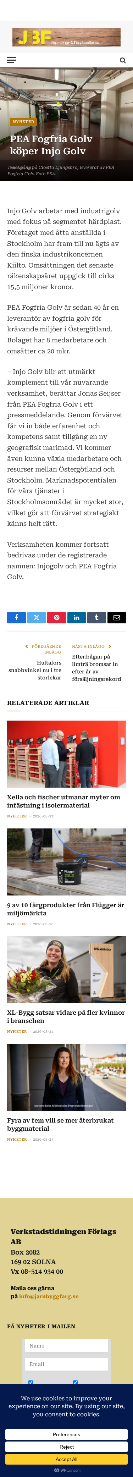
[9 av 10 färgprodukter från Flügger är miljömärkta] (66, 861)
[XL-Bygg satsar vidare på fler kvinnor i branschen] (66, 969)
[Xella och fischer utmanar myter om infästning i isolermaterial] (66, 754)
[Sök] (122, 60)
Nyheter (23, 122)
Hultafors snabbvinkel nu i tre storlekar (35, 670)
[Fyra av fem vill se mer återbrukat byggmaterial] (66, 1077)
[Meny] (11, 60)
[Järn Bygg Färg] (66, 37)
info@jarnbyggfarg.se (49, 1296)
